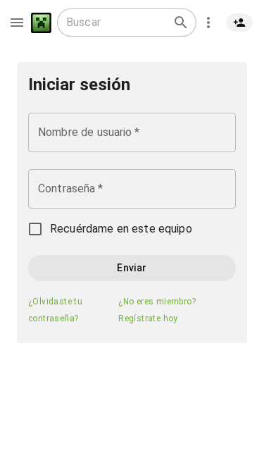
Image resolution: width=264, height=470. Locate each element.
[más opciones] (208, 23)
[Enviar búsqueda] (181, 23)
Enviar (131, 267)
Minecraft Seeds (41, 23)
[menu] (17, 22)
